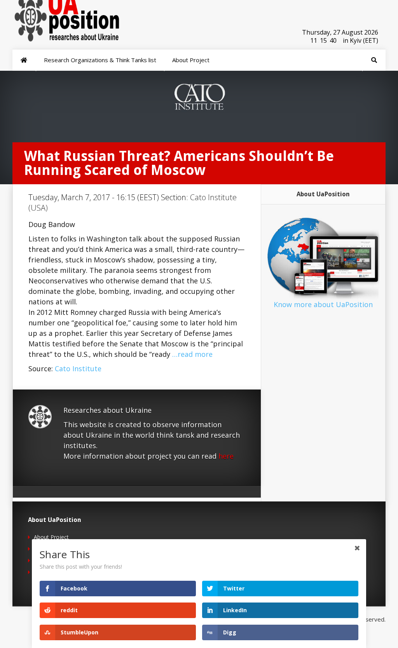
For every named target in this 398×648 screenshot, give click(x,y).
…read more (192, 354)
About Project (51, 537)
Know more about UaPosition (323, 304)
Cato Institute (78, 368)
